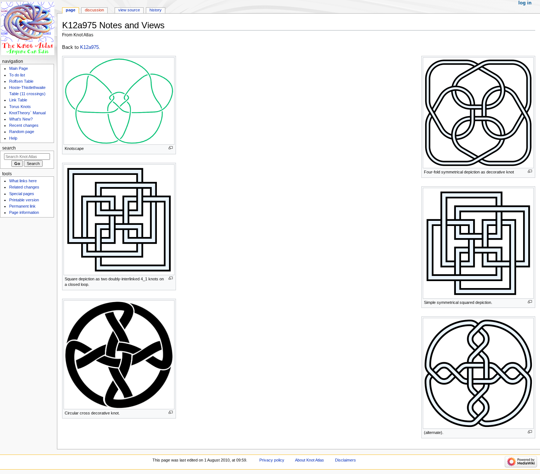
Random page (21, 131)
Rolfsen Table (21, 81)
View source (129, 10)
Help (13, 138)
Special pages (21, 193)
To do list (17, 75)
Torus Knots (20, 106)
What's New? (21, 119)
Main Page (18, 68)
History (156, 10)
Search (9, 148)
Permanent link (22, 206)
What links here (23, 181)
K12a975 (89, 47)
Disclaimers (345, 460)
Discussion (94, 10)
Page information (24, 212)
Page (70, 10)
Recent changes (24, 125)
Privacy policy (271, 460)
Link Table (18, 100)
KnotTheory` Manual (27, 113)
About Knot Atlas (309, 460)
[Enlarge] (170, 148)
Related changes (24, 187)
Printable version (24, 200)
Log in (525, 3)
